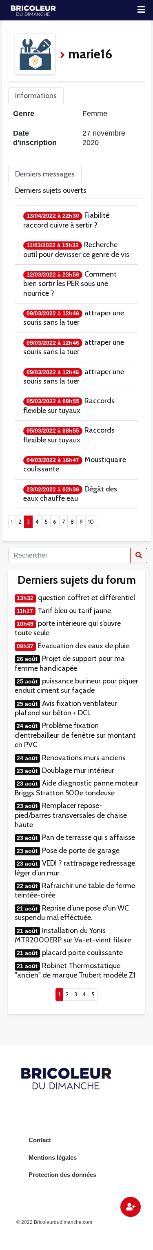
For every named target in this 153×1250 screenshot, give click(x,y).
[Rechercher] (138, 555)
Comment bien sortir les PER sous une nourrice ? (70, 284)
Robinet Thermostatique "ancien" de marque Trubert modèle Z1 (75, 970)
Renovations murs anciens (84, 757)
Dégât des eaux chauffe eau (70, 493)
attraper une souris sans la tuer (73, 317)
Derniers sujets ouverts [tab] (50, 190)
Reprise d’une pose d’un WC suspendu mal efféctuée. (72, 913)
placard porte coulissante (82, 952)
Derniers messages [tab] (45, 174)
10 (91, 521)
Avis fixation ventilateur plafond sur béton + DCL (66, 708)
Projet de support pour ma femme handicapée (70, 663)
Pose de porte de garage (81, 850)
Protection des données (62, 1174)
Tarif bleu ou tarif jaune (74, 610)
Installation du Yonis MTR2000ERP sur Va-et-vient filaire (73, 935)
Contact (40, 1139)
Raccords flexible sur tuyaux (69, 405)
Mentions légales (53, 1157)
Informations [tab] (36, 95)
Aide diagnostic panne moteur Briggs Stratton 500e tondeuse (76, 788)
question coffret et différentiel (86, 597)
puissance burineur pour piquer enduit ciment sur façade (76, 685)
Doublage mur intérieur (78, 770)
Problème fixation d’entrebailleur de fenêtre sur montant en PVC (75, 735)
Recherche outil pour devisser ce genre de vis (76, 249)
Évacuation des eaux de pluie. (84, 645)
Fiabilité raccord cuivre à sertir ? (66, 220)
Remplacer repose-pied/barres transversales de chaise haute (71, 815)
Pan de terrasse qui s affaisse (88, 837)
